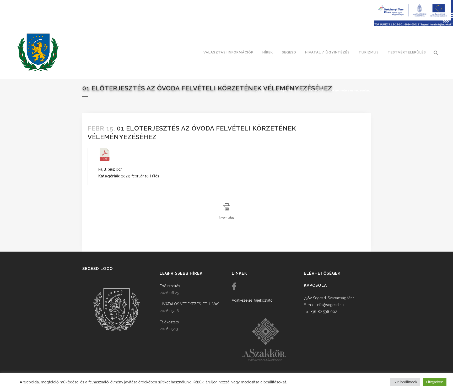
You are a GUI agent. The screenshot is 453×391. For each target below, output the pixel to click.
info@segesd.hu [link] (330, 305)
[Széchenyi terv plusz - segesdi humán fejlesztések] (413, 25)
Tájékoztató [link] (169, 322)
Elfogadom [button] (434, 382)
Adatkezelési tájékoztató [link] (252, 300)
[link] (38, 52)
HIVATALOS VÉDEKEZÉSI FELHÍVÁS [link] (189, 304)
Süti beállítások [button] (405, 382)
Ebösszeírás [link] (170, 286)
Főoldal (260, 90)
